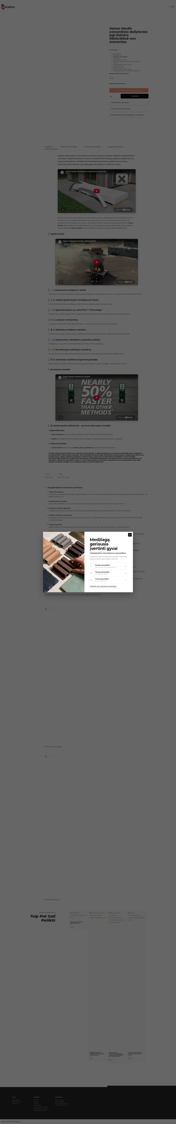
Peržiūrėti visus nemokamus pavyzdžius (103, 586)
